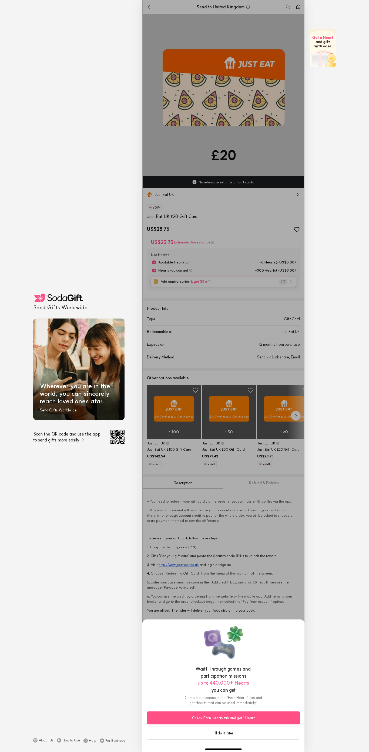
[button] (43, 740)
